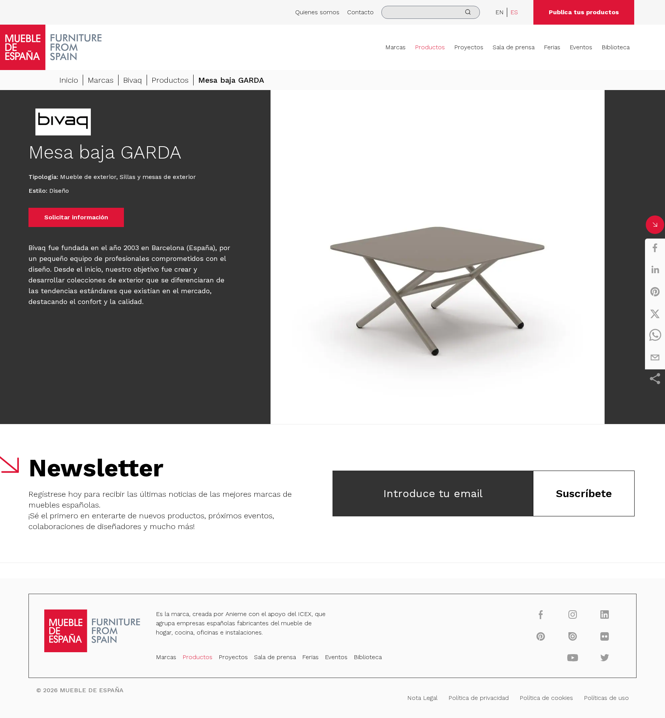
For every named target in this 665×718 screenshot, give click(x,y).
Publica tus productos (584, 12)
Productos (430, 47)
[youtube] (573, 657)
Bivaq (132, 80)
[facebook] (655, 248)
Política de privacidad (478, 697)
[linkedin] (655, 269)
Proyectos (468, 47)
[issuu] (573, 636)
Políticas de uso (606, 697)
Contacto (360, 12)
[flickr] (605, 636)
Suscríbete (584, 493)
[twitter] (655, 313)
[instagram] (573, 614)
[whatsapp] (655, 335)
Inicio (68, 80)
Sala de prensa (514, 47)
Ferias (552, 47)
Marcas (395, 47)
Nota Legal (422, 697)
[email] (655, 357)
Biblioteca (616, 47)
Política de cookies (546, 697)
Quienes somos (317, 12)
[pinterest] (655, 291)
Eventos (581, 47)
